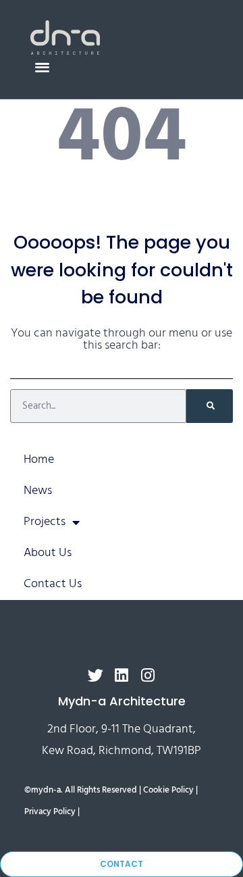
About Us (48, 553)
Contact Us (53, 584)
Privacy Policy (50, 812)
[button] (42, 66)
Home (39, 460)
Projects (44, 522)
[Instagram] (148, 675)
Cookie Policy (168, 790)
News (38, 491)
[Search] (209, 406)
